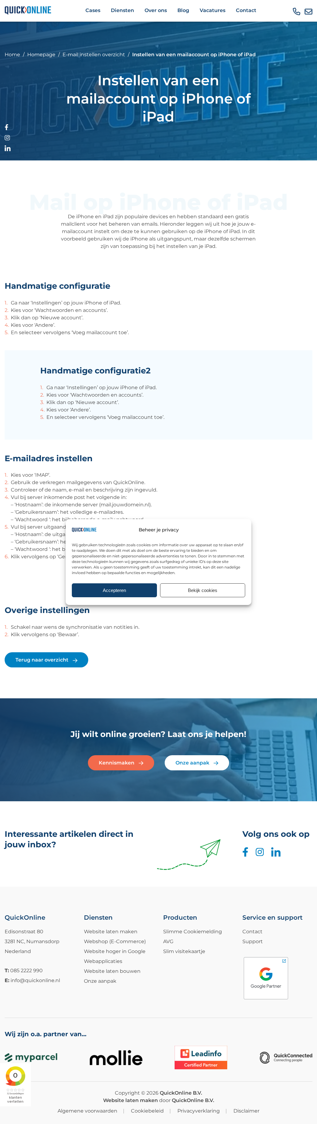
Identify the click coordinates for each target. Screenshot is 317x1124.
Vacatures (212, 10)
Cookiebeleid (147, 1111)
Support (252, 941)
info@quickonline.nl (35, 980)
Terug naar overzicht (42, 660)
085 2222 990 (26, 970)
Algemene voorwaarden (87, 1111)
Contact (246, 10)
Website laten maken (110, 932)
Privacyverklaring (198, 1111)
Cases (92, 10)
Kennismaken (117, 763)
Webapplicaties (103, 961)
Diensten (122, 10)
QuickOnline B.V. (181, 1093)
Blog (183, 10)
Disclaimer (246, 1111)
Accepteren (114, 590)
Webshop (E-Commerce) (115, 941)
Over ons (156, 10)
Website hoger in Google (114, 951)
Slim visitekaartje (184, 951)
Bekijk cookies (202, 590)
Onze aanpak (193, 763)
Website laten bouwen (112, 971)
